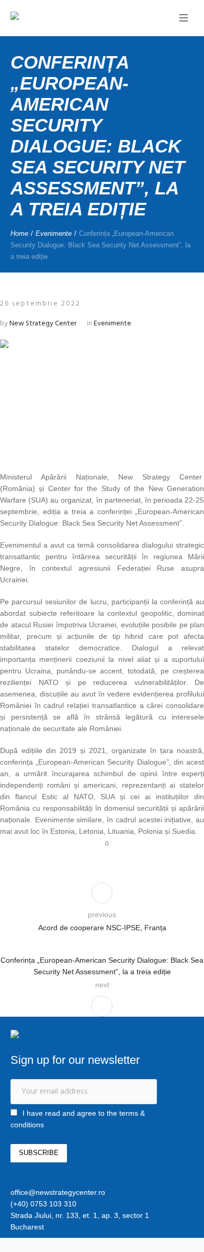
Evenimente (54, 233)
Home (19, 233)
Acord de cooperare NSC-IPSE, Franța (102, 927)
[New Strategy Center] (49, 17)
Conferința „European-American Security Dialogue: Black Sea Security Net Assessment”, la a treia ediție (102, 966)
